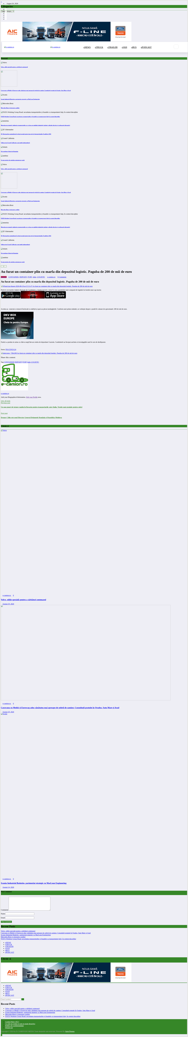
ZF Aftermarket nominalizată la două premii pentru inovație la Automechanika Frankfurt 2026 (26, 134)
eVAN (124, 47)
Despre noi (9, 1028)
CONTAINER (13, 277)
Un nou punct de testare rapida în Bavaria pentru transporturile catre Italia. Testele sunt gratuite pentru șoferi (41, 407)
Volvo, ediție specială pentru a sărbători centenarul (14, 67)
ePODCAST (146, 47)
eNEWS (87, 47)
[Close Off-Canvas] (49, 47)
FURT (30, 277)
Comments (5, 910)
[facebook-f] (6, 9)
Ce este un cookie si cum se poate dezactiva (20, 1024)
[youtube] (6, 13)
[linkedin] (30, 357)
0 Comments (62, 277)
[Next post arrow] (1, 422)
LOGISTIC (41, 277)
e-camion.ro (51, 277)
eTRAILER (112, 47)
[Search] (176, 47)
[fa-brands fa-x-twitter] (6, 15)
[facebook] (19, 357)
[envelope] (36, 357)
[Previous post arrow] (1, 411)
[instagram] (6, 11)
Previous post (5, 403)
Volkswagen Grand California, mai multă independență (15, 142)
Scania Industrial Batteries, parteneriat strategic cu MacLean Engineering (20, 99)
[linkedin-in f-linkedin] (6, 19)
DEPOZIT (23, 277)
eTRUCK (99, 47)
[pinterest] (42, 357)
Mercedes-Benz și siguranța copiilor (10, 108)
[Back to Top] (1, 1035)
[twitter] (25, 357)
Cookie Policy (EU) (12, 1022)
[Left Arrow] (2, 266)
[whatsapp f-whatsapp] (6, 17)
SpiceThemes (70, 1031)
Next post (4, 413)
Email (3, 918)
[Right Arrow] (5, 266)
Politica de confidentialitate (14, 1026)
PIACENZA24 (11, 349)
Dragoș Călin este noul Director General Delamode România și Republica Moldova (31, 417)
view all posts (5, 401)
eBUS (134, 47)
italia (34, 277)
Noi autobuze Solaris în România (9, 151)
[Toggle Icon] (183, 47)
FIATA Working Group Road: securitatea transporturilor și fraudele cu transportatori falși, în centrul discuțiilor (30, 116)
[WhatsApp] (48, 357)
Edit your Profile (32, 397)
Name (3, 914)
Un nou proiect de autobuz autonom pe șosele (13, 160)
